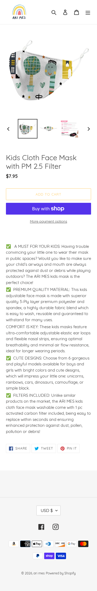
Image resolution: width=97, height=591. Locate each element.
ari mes (39, 573)
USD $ (47, 510)
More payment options (48, 221)
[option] (27, 129)
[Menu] (87, 12)
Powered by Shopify (61, 573)
